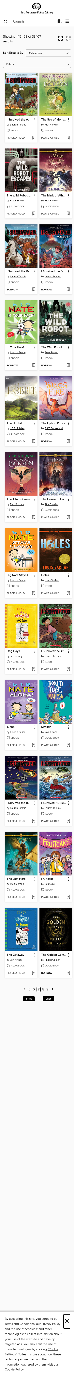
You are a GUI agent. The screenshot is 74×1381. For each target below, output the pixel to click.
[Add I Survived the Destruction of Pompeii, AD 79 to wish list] (68, 289)
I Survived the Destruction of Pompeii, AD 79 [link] (54, 271)
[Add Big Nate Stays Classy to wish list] (33, 593)
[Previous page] (24, 989)
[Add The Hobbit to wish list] (33, 441)
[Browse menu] (67, 21)
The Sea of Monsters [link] (54, 120)
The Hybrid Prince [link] (53, 423)
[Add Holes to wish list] (68, 593)
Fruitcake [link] (47, 879)
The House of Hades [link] (54, 499)
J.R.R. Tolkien (17, 428)
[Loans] (59, 22)
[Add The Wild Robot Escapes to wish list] (33, 213)
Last (48, 999)
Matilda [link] (46, 727)
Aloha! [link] (11, 727)
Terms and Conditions (20, 1324)
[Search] (5, 21)
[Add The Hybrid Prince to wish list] (68, 441)
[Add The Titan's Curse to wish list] (33, 517)
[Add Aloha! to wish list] (33, 745)
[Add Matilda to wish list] (68, 745)
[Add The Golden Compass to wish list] (68, 973)
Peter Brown (17, 200)
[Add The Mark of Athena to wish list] (68, 213)
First (29, 999)
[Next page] (52, 989)
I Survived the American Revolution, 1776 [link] (19, 120)
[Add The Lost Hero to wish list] (33, 897)
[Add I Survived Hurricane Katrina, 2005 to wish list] (68, 821)
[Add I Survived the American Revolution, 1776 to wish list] (33, 138)
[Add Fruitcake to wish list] (68, 897)
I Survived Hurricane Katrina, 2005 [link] (54, 803)
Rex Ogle (50, 884)
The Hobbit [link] (14, 423)
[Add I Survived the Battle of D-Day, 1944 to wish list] (33, 821)
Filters (10, 64)
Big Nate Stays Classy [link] (19, 575)
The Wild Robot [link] (51, 347)
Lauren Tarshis (18, 124)
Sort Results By (13, 53)
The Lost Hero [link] (16, 879)
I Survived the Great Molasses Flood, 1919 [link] (19, 271)
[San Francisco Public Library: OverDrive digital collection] (37, 8)
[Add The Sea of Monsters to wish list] (68, 138)
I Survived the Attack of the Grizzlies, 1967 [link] (54, 651)
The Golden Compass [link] (54, 955)
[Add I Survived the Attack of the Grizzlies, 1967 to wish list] (68, 669)
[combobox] (29, 22)
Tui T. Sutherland (54, 428)
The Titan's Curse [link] (18, 499)
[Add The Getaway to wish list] (33, 973)
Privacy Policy (50, 1324)
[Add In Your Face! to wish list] (33, 365)
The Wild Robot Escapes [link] (19, 195)
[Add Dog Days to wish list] (33, 669)
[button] (60, 40)
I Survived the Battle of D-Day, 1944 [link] (19, 803)
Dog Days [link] (13, 651)
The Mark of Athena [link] (54, 195)
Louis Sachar (52, 580)
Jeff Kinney (16, 656)
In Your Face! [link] (15, 347)
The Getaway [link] (15, 955)
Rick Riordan (51, 124)
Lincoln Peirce (17, 352)
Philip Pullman (52, 960)
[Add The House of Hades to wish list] (68, 517)
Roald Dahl (51, 732)
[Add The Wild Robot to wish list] (68, 365)
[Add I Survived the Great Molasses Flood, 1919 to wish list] (33, 289)
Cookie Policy (14, 1369)
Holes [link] (45, 575)
